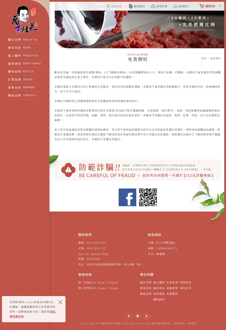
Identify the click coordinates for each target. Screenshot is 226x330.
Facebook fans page (127, 197)
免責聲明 (172, 294)
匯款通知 (159, 288)
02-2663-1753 (96, 242)
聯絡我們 (145, 294)
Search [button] (108, 6)
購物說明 (159, 299)
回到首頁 (185, 288)
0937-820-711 (96, 248)
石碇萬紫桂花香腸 (24, 19)
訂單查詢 (172, 282)
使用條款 (185, 282)
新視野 (192, 323)
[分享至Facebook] (129, 316)
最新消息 (145, 288)
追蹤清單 (172, 288)
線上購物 (159, 282)
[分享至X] (147, 316)
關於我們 (145, 282)
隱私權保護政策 (161, 323)
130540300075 (166, 248)
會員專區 (159, 294)
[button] (138, 316)
